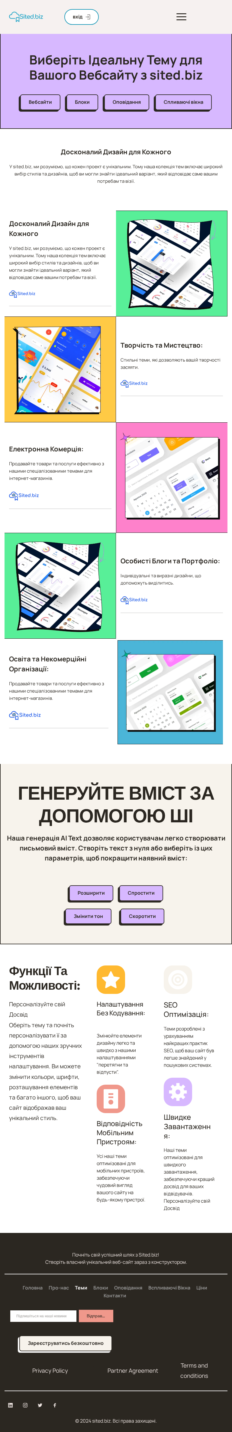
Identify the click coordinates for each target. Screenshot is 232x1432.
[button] (181, 17)
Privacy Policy (50, 1371)
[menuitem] (32, 1288)
